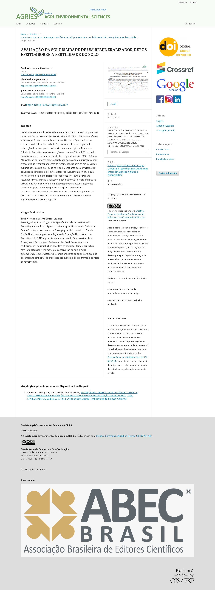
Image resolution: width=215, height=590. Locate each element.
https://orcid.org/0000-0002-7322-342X (38, 96)
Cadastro (182, 2)
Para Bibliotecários (165, 158)
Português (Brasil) (165, 130)
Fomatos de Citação (119, 152)
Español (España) (165, 125)
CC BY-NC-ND (144, 435)
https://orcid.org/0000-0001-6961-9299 (38, 74)
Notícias (44, 23)
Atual (18, 23)
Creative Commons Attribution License (126, 357)
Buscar (192, 23)
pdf (114, 104)
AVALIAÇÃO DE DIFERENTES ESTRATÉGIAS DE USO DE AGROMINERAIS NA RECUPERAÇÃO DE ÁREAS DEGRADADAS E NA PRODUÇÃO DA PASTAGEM (82, 394)
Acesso (193, 2)
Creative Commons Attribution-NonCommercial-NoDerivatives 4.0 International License (126, 214)
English (159, 120)
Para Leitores (162, 149)
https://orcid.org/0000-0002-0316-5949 (38, 85)
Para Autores (162, 154)
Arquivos (30, 23)
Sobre (57, 23)
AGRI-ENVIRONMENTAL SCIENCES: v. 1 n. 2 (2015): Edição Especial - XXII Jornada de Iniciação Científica (80, 397)
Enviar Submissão (167, 173)
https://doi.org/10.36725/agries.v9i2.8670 (47, 104)
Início (23, 34)
